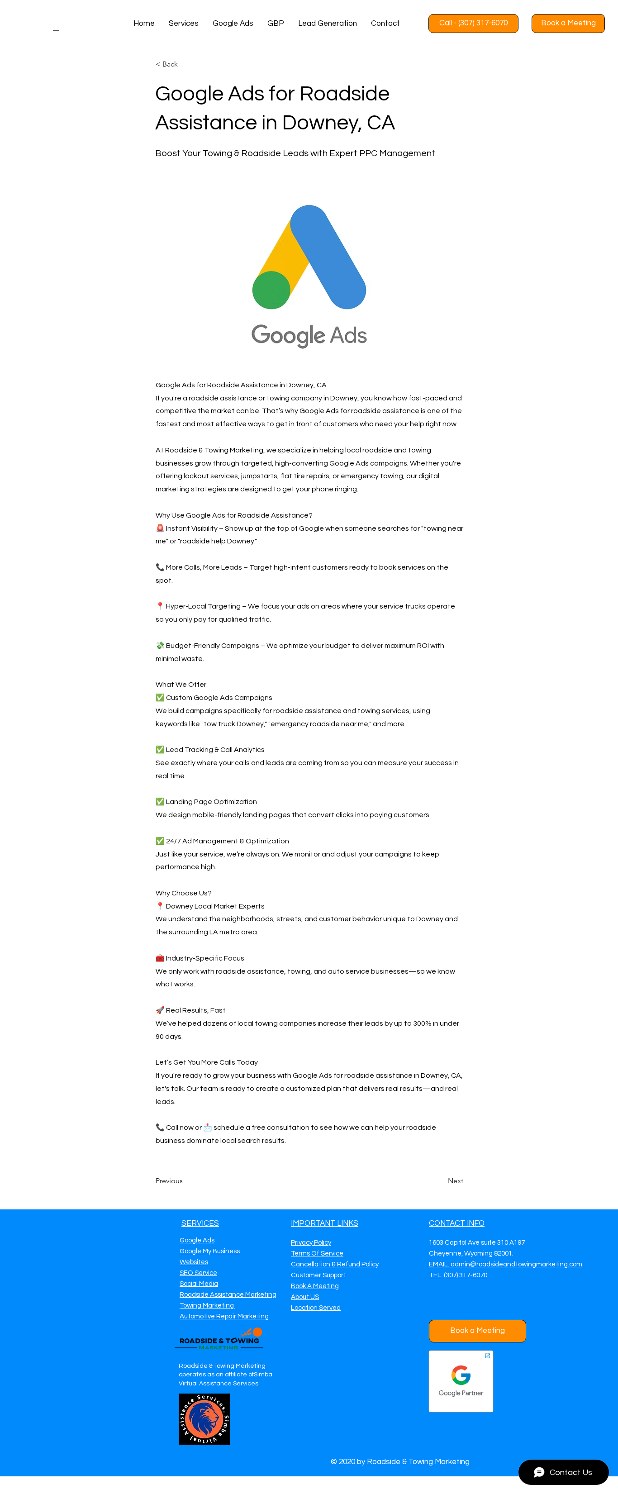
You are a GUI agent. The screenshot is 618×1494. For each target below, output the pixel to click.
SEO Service (198, 1273)
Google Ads (197, 1240)
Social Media (199, 1283)
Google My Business (210, 1251)
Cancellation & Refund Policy (335, 1264)
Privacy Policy (311, 1242)
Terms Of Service (317, 1253)
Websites (194, 1262)
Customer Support (318, 1275)
